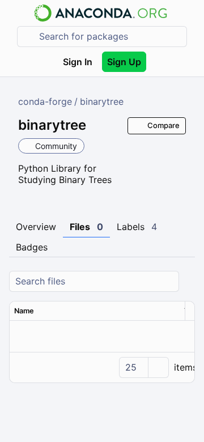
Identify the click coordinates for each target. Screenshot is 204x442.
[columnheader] (95, 311)
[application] (102, 367)
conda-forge (45, 101)
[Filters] (188, 281)
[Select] (158, 367)
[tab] (36, 227)
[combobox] (109, 36)
